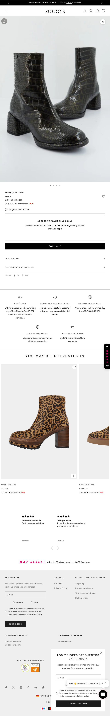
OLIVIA (5, 489)
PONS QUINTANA (14, 192)
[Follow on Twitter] (13, 687)
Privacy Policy (60, 588)
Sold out (55, 246)
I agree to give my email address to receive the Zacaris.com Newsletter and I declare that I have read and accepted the (78, 693)
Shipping (79, 583)
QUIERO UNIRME (78, 703)
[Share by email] (26, 275)
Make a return (81, 598)
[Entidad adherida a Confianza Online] (30, 667)
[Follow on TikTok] (43, 687)
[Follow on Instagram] (20, 687)
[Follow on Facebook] (6, 687)
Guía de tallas (64, 641)
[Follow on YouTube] (35, 687)
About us (58, 583)
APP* (69, 3)
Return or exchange (84, 588)
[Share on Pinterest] (22, 275)
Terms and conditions (85, 593)
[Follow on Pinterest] (28, 687)
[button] (53, 548)
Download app (55, 228)
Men (36, 602)
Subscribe (15, 624)
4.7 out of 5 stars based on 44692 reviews (68, 562)
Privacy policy (83, 696)
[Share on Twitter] (18, 275)
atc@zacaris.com (13, 644)
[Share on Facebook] (14, 275)
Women (19, 602)
